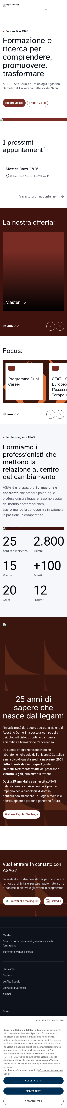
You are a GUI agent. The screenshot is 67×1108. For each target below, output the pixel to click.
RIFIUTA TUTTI (33, 1091)
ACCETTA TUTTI (33, 1080)
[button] (50, 326)
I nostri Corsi (37, 102)
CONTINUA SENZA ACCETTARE (50, 1020)
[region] (33, 1062)
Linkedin (56, 901)
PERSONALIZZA (33, 1101)
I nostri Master (14, 102)
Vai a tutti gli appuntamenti (39, 196)
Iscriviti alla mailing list (24, 901)
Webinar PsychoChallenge (21, 814)
